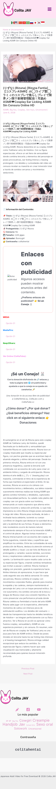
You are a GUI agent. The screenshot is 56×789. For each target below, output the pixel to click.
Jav (22, 724)
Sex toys (30, 110)
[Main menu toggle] (49, 9)
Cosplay (21, 110)
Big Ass (13, 110)
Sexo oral (44, 724)
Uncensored (41, 110)
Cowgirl (25, 720)
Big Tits (15, 721)
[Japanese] (35, 22)
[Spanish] (13, 22)
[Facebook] (28, 709)
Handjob (10, 724)
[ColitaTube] (39, 709)
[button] (15, 187)
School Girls (30, 725)
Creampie (41, 720)
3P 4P (8, 721)
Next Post (27, 674)
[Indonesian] (43, 22)
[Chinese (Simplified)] (20, 22)
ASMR (6, 110)
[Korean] (39, 22)
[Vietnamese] (24, 22)
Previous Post (28, 669)
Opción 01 (10, 323)
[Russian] (32, 22)
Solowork (20, 728)
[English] (17, 22)
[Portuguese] (28, 22)
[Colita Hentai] (17, 709)
